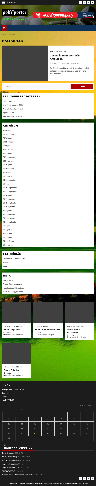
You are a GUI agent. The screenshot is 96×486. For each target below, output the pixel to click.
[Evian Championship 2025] (48, 312)
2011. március (8, 241)
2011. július (7, 226)
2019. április (7, 165)
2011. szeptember (10, 222)
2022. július (7, 146)
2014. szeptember (10, 188)
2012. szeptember (10, 203)
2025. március (8, 134)
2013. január (7, 195)
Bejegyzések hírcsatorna (12, 284)
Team (5, 266)
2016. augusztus (9, 180)
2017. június (7, 176)
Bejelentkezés (8, 280)
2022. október (8, 142)
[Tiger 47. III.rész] (16, 353)
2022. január (7, 153)
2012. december (9, 199)
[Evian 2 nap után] (16, 312)
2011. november (9, 218)
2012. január (7, 210)
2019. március (8, 169)
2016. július (7, 184)
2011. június (7, 230)
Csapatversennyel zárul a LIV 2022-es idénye (18, 475)
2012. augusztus (9, 207)
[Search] (92, 28)
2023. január (7, 138)
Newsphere (71, 483)
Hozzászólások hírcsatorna (13, 288)
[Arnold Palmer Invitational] (79, 312)
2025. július (7, 130)
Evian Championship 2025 (13, 105)
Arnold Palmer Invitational (13, 109)
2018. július (7, 172)
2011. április (7, 237)
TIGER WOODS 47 (8, 471)
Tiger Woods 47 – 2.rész (12, 116)
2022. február (8, 149)
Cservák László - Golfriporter (70, 63)
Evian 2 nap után (9, 101)
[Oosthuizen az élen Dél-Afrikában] (25, 63)
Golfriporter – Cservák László (14, 259)
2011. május (7, 233)
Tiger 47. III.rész (9, 113)
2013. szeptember (10, 191)
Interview (6, 263)
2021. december (9, 157)
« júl (4, 445)
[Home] (4, 28)
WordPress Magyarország (13, 292)
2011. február (8, 245)
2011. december (9, 214)
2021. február (8, 161)
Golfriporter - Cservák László (59, 51)
